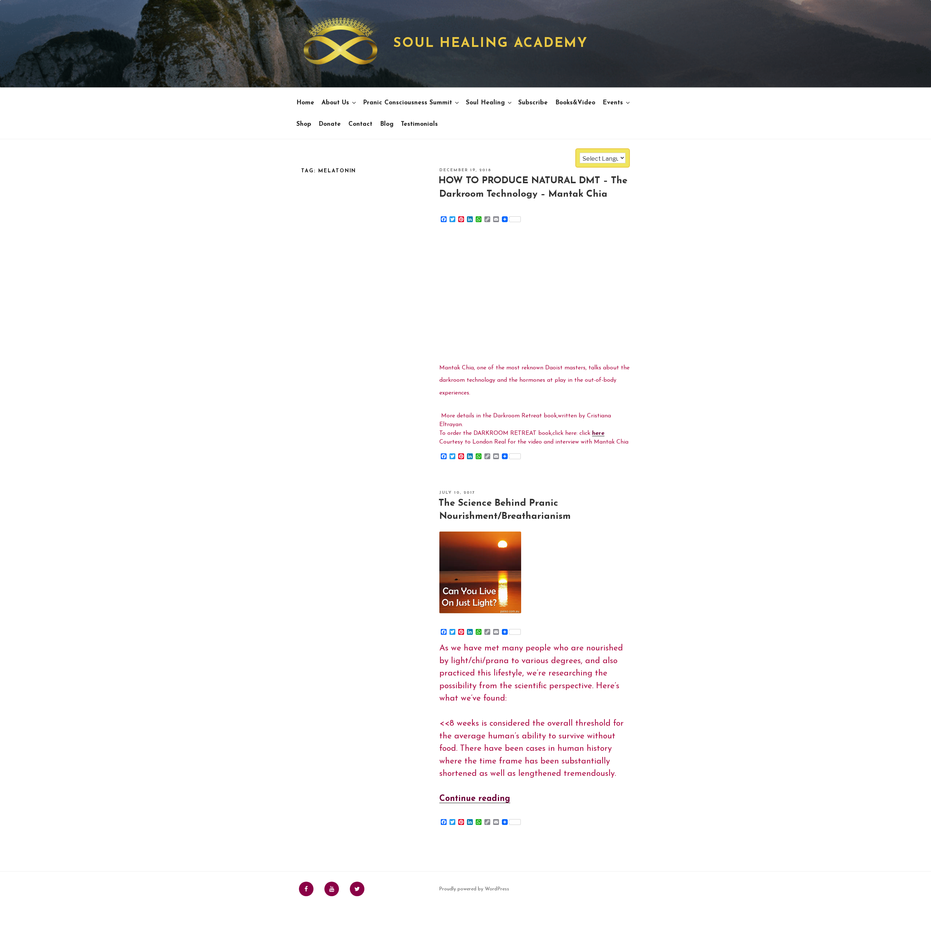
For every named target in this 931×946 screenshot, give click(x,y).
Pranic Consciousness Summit (407, 103)
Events (613, 103)
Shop (303, 124)
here (598, 433)
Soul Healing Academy (490, 43)
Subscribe (533, 103)
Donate (330, 124)
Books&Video (575, 103)
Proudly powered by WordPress (474, 889)
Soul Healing (485, 103)
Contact (360, 124)
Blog (386, 124)
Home (305, 103)
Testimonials (419, 124)
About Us (335, 103)
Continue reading (474, 799)
